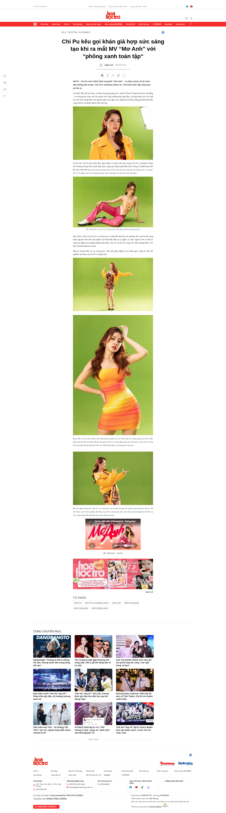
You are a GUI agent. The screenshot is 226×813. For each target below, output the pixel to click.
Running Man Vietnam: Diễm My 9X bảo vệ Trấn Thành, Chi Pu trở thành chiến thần (134, 696)
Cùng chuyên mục (47, 631)
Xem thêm (191, 24)
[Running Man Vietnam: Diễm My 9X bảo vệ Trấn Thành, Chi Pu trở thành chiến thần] (135, 680)
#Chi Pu (78, 603)
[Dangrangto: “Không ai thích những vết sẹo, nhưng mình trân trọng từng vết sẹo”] (52, 646)
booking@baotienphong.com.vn (81, 787)
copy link (113, 75)
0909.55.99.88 (74, 784)
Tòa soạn (37, 781)
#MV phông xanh (100, 608)
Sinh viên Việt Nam (138, 7)
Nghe (4, 76)
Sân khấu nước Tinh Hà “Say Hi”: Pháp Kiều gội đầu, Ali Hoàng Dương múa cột (51, 696)
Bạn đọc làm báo (47, 807)
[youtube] (191, 6)
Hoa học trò (40, 761)
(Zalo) (83, 784)
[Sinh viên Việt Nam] (185, 764)
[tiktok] (143, 787)
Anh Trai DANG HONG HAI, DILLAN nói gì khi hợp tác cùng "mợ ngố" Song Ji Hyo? (133, 663)
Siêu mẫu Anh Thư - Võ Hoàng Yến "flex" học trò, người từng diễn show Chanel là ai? (52, 730)
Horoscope (180, 24)
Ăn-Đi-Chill (130, 24)
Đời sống (44, 24)
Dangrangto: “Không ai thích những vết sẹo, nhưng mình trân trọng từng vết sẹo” (51, 663)
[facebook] (187, 6)
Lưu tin (4, 89)
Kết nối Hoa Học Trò (93, 775)
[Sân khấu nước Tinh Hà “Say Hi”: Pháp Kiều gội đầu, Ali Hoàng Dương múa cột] (52, 680)
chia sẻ (102, 75)
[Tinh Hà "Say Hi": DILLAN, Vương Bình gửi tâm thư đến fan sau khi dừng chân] (93, 680)
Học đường (77, 24)
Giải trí (66, 24)
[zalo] (150, 787)
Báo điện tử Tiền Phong (113, 15)
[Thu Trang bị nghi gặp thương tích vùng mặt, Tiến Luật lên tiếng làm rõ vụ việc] (93, 646)
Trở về (4, 96)
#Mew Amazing (131, 603)
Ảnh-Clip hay (144, 24)
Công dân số (55, 775)
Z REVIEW (157, 24)
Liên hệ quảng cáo (75, 781)
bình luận (123, 75)
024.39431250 (41, 789)
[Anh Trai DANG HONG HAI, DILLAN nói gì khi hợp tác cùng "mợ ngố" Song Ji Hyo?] (135, 646)
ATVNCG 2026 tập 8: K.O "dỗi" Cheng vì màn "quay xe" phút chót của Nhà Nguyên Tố (92, 730)
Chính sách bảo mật (174, 781)
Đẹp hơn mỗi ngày (93, 24)
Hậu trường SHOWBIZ (113, 24)
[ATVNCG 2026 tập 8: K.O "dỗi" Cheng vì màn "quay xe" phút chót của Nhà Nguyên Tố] (93, 713)
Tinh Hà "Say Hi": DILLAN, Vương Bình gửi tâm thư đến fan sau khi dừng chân (92, 696)
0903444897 (105, 784)
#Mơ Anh (116, 603)
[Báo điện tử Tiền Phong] (167, 764)
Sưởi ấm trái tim (127, 771)
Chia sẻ (4, 82)
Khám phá (56, 24)
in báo (118, 75)
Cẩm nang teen (162, 771)
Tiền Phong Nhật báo (117, 7)
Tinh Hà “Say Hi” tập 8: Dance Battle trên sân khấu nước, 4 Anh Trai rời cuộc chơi (134, 730)
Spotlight (168, 24)
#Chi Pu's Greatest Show (97, 603)
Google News (163, 32)
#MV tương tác (81, 608)
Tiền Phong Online (96, 7)
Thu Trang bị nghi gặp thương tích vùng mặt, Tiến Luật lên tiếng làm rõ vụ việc (93, 663)
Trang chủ (35, 24)
